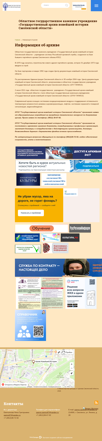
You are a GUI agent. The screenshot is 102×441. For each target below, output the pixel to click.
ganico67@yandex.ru (12, 415)
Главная (17, 40)
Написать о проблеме (31, 213)
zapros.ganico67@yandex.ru (47, 412)
